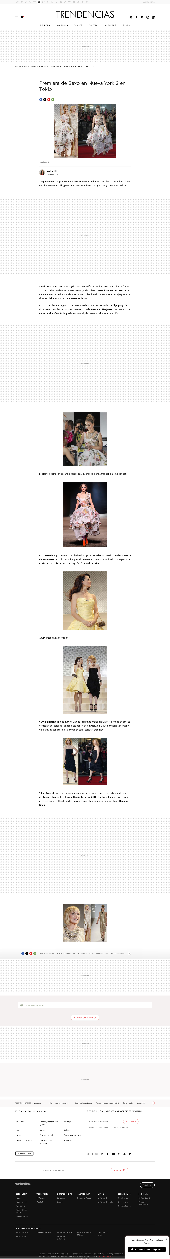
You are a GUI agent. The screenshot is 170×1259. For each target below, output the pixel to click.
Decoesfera (123, 1202)
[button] (51, 171)
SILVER (126, 25)
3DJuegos (40, 1198)
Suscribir (131, 1121)
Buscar (28, 17)
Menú (16, 17)
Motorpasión (103, 1198)
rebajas (35, 66)
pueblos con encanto (46, 1142)
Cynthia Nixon (119, 953)
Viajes (19, 1130)
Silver (42, 1130)
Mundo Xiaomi (22, 1216)
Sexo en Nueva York (67, 953)
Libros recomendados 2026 (60, 1103)
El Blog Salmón (145, 1198)
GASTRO (93, 25)
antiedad (68, 1140)
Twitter (44, 99)
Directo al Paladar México (84, 1233)
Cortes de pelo (47, 1135)
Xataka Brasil (21, 1236)
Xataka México (22, 1232)
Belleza (67, 1130)
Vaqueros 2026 (40, 1103)
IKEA (75, 66)
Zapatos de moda (72, 1135)
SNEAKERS (110, 25)
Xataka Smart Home (21, 1211)
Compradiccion (124, 1206)
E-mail (52, 99)
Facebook (137, 17)
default (51, 953)
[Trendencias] (85, 14)
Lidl (57, 66)
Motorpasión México (103, 1233)
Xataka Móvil (21, 1202)
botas (18, 1135)
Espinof (60, 1202)
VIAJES (78, 25)
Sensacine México (64, 1232)
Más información (106, 1256)
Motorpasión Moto (105, 1202)
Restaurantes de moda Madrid (107, 1103)
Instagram (148, 17)
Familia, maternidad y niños (49, 1123)
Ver (86, 1018)
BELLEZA (45, 25)
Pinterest (131, 17)
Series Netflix (128, 1103)
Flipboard (142, 17)
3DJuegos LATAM (43, 1232)
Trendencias (123, 1198)
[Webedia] (23, 1183)
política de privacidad (120, 1127)
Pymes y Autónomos (143, 1203)
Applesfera (20, 1206)
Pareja (83, 66)
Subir (145, 1185)
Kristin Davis (103, 953)
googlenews (153, 17)
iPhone (91, 66)
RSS (124, 1153)
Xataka (18, 1198)
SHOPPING (62, 25)
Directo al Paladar (84, 1198)
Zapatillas (66, 66)
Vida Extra (40, 1202)
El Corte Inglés (47, 66)
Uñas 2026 (141, 1103)
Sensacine (61, 1198)
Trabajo (67, 1121)
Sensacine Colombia (61, 1237)
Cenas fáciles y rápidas (83, 1103)
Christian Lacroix (87, 953)
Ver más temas (24, 1153)
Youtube (113, 1153)
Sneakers (20, 1121)
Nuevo (22, 17)
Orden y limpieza (24, 1140)
